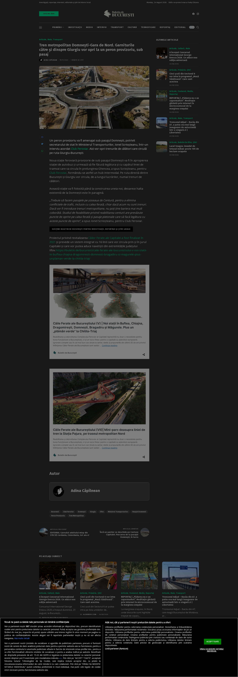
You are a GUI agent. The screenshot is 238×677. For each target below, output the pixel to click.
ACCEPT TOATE (212, 641)
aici (60, 658)
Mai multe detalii (21, 638)
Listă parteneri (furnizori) (116, 648)
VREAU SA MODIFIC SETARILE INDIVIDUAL (212, 650)
